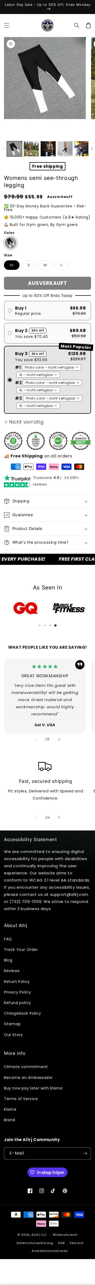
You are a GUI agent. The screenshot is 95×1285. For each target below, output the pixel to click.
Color (9, 232)
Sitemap (12, 1024)
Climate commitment (26, 1066)
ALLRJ (35, 1235)
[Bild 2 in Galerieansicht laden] (31, 148)
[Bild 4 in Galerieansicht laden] (65, 148)
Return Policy (17, 981)
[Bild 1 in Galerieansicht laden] (14, 148)
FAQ (8, 939)
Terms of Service (21, 1098)
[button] (6, 25)
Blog (8, 960)
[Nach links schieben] (3, 149)
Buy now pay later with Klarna (33, 1088)
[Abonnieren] (85, 1153)
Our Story (13, 1034)
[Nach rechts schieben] (91, 149)
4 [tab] (55, 625)
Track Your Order (21, 949)
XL (15, 266)
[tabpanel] (25, 608)
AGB (61, 1243)
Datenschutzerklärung (35, 1243)
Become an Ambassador (28, 1077)
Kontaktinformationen (50, 1251)
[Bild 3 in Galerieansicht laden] (48, 148)
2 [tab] (45, 625)
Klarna (10, 1109)
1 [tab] (39, 625)
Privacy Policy (17, 992)
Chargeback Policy (22, 1013)
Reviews (12, 970)
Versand (76, 1243)
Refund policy (17, 1002)
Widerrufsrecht (65, 1235)
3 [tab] (50, 625)
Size (8, 255)
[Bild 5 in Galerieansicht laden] (81, 148)
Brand (9, 1120)
